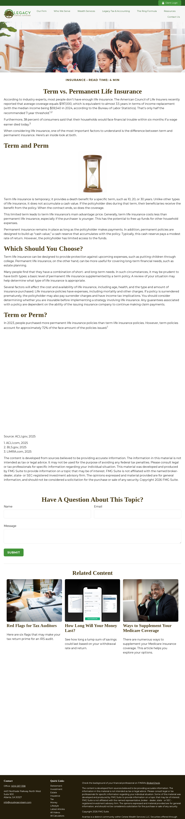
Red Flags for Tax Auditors (32, 625)
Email (98, 506)
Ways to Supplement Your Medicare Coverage (147, 628)
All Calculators (57, 816)
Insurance (55, 796)
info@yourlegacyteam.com (17, 802)
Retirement (56, 786)
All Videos (55, 812)
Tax (52, 799)
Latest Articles (57, 809)
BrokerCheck (153, 783)
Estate (53, 792)
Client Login (171, 3)
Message (10, 526)
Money (53, 802)
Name (8, 506)
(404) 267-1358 (18, 786)
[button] (41, 11)
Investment (56, 789)
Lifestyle (54, 806)
